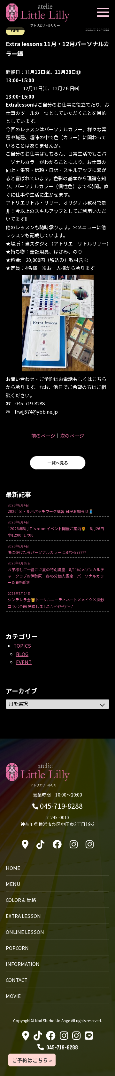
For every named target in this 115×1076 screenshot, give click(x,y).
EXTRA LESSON (23, 915)
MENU (13, 883)
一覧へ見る (57, 463)
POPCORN (17, 947)
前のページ (43, 435)
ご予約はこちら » (32, 1060)
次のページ (72, 435)
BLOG (22, 654)
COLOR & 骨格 (21, 899)
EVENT (24, 662)
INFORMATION (23, 963)
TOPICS (22, 645)
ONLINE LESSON (25, 931)
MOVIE (13, 995)
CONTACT (16, 979)
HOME (13, 867)
